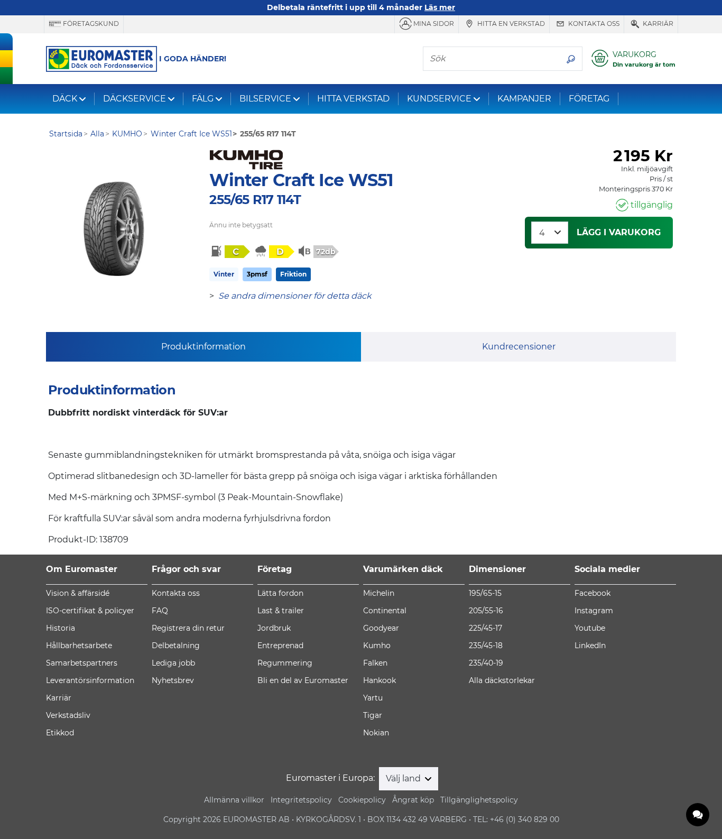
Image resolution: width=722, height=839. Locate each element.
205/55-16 (486, 610)
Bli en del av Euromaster (302, 680)
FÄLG (203, 99)
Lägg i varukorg (619, 232)
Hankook (379, 680)
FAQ (160, 610)
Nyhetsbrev (173, 680)
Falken (375, 663)
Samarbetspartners (81, 663)
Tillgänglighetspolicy (479, 800)
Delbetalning (176, 645)
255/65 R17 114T (255, 199)
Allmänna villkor (234, 800)
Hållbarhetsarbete (79, 645)
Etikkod (60, 732)
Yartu (373, 698)
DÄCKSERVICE (134, 99)
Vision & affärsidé (77, 593)
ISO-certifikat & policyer (90, 610)
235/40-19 (486, 663)
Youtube (590, 628)
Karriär (657, 23)
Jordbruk (274, 628)
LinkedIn (590, 645)
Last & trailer (280, 610)
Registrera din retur (188, 628)
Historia (60, 628)
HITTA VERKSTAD (353, 99)
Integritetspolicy (301, 800)
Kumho (377, 645)
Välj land (404, 778)
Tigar (372, 715)
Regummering (284, 663)
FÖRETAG (589, 99)
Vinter (224, 274)
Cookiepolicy (362, 800)
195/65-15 (485, 593)
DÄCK (64, 99)
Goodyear (381, 628)
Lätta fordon (280, 593)
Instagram (594, 610)
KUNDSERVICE (439, 99)
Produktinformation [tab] (203, 347)
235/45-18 (486, 645)
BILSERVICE (265, 99)
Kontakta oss (593, 23)
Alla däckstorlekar (502, 680)
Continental (384, 610)
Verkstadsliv (68, 715)
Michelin (378, 593)
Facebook (592, 593)
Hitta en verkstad (510, 23)
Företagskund (90, 23)
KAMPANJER (524, 99)
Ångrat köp (413, 800)
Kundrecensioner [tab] (519, 347)
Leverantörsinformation (90, 680)
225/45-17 (485, 628)
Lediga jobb (173, 663)
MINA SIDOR (433, 23)
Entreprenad (280, 645)
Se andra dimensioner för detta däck (295, 296)
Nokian (376, 732)
